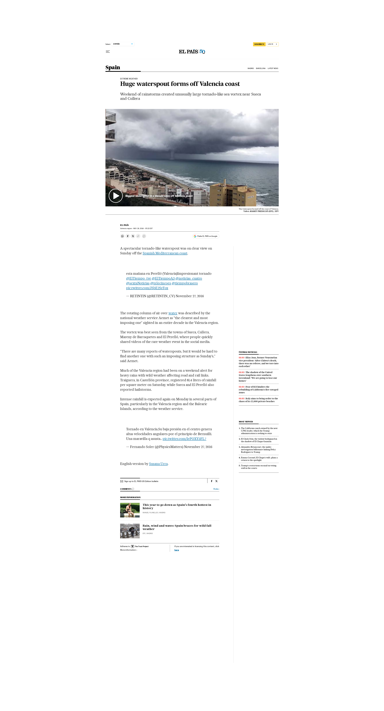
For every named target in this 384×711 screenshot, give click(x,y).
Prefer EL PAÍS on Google (207, 236)
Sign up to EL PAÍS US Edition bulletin (141, 481)
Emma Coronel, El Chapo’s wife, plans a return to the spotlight (259, 458)
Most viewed (246, 422)
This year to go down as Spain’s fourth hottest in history (177, 507)
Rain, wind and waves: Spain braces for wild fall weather (177, 528)
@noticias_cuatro (189, 278)
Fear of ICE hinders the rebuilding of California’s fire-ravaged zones (258, 389)
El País (124, 225)
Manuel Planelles (150, 513)
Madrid (251, 68)
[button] (192, 157)
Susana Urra (158, 464)
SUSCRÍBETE (259, 44)
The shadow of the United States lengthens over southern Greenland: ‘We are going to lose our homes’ (258, 376)
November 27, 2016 (190, 296)
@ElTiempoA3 (163, 278)
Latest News (273, 68)
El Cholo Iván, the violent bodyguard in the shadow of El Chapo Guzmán (259, 440)
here (176, 550)
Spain (112, 68)
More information (128, 550)
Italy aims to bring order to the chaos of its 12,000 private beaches (258, 400)
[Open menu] (107, 51)
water (172, 313)
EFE (144, 533)
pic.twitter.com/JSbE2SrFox (147, 288)
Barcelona (261, 68)
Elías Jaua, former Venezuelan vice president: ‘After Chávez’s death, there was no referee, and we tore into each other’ (259, 361)
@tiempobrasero (185, 283)
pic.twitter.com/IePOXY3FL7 (184, 439)
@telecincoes (160, 283)
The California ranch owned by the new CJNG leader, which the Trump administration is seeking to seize (259, 430)
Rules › (216, 489)
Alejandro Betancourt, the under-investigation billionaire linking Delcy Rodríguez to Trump (258, 449)
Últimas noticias (248, 352)
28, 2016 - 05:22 (143, 228)
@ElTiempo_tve (138, 278)
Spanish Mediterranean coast (165, 253)
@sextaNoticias (138, 283)
